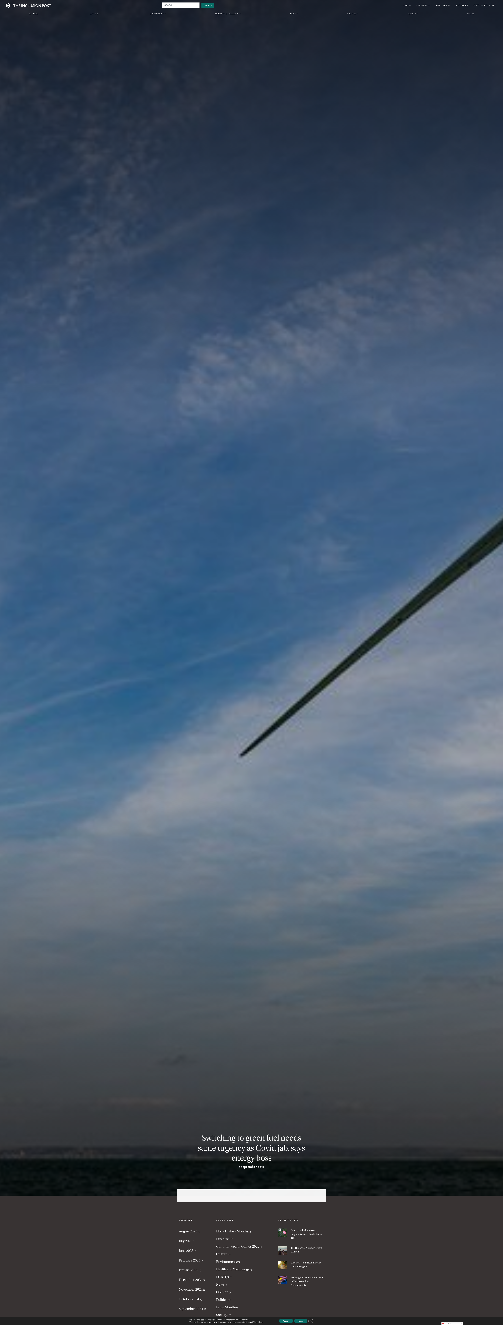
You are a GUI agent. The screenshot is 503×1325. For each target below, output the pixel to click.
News (293, 14)
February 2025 (189, 1260)
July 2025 (185, 1241)
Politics (351, 14)
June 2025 (186, 1251)
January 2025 (188, 1270)
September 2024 (191, 1309)
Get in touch (484, 5)
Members (423, 5)
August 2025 (188, 1231)
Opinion (222, 1292)
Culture (94, 14)
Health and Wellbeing (227, 14)
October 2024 (189, 1299)
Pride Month (225, 1307)
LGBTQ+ (222, 1277)
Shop (407, 5)
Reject (300, 1321)
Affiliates (443, 5)
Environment (157, 14)
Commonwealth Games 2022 (237, 1246)
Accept (286, 1321)
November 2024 (191, 1289)
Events (470, 14)
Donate (462, 5)
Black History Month (231, 1231)
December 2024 (191, 1280)
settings (259, 1322)
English (447, 1323)
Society (412, 14)
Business (33, 14)
